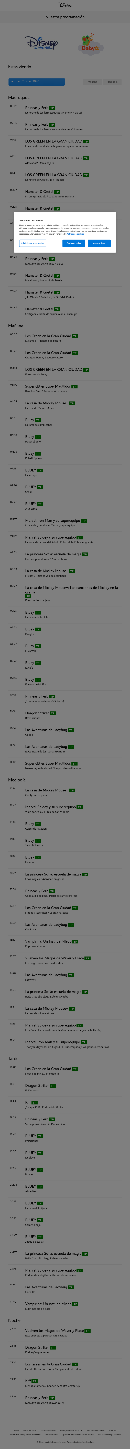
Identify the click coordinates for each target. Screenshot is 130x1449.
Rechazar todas (74, 243)
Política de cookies (75, 234)
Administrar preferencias (32, 243)
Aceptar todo (99, 243)
